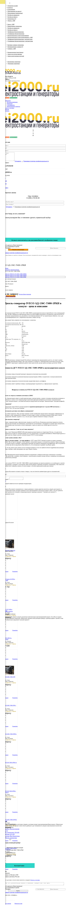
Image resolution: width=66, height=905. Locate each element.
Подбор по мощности (13, 15)
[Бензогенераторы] (2, 6)
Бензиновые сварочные (13, 61)
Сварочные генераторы (11, 60)
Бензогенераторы (9, 22)
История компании (12, 102)
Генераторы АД (11, 18)
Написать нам (13, 98)
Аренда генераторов (10, 50)
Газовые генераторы (10, 43)
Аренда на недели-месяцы (14, 54)
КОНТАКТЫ (8, 67)
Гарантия (6, 109)
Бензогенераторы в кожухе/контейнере (18, 35)
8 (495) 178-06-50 (8, 76)
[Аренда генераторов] (2, 14)
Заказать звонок (6, 903)
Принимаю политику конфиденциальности (36, 161)
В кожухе (10, 7)
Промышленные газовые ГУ (15, 46)
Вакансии (9, 103)
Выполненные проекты (13, 106)
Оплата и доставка (9, 108)
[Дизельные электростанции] (2, 2)
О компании (7, 100)
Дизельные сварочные (13, 63)
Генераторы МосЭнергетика (11, 836)
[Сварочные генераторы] (2, 21)
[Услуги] (2, 25)
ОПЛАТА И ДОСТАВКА (11, 65)
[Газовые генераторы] (2, 10)
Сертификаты (11, 105)
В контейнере (11, 9)
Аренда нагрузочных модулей (15, 56)
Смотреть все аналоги (7, 611)
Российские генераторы (9, 838)
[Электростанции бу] (2, 17)
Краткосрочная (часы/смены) (15, 52)
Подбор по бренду (12, 17)
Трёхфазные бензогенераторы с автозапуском (19, 39)
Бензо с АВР (10, 24)
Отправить (18, 161)
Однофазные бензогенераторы (15, 33)
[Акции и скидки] (2, 29)
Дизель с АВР (11, 20)
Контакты (6, 111)
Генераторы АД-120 (8, 834)
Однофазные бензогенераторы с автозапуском (20, 41)
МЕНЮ (33, 133)
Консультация (27, 294)
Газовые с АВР (11, 48)
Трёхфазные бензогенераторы (15, 32)
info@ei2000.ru (6, 172)
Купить (21, 294)
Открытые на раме (12, 5)
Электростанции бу (9, 58)
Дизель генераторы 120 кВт (10, 832)
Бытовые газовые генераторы (15, 45)
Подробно (15, 571)
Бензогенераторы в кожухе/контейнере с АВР (20, 37)
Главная (6, 268)
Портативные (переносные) (15, 13)
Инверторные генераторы (14, 26)
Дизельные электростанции (12, 4)
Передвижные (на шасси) (14, 11)
